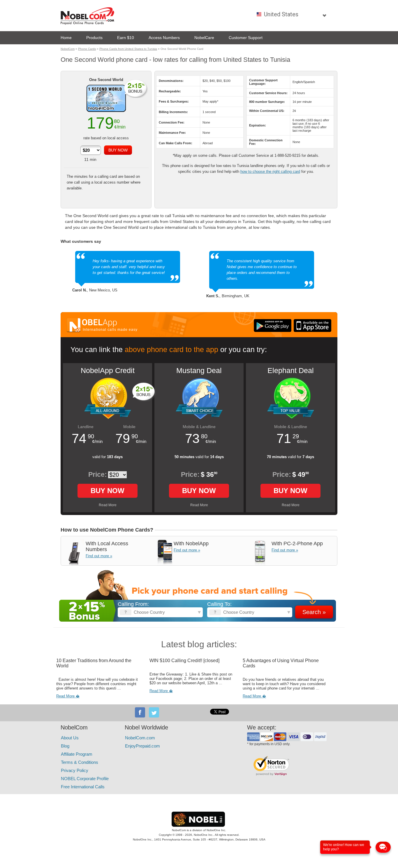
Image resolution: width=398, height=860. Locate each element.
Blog (65, 745)
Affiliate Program (76, 754)
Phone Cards (87, 48)
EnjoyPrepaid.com (142, 745)
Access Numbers (164, 37)
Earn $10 (125, 37)
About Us (70, 737)
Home (66, 37)
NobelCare (204, 37)
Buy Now (107, 491)
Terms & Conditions (79, 762)
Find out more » (99, 556)
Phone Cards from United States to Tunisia (128, 48)
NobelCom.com (140, 737)
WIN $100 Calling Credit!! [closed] (184, 660)
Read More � (68, 696)
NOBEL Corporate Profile (85, 778)
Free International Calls (83, 786)
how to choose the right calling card (270, 171)
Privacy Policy (74, 770)
